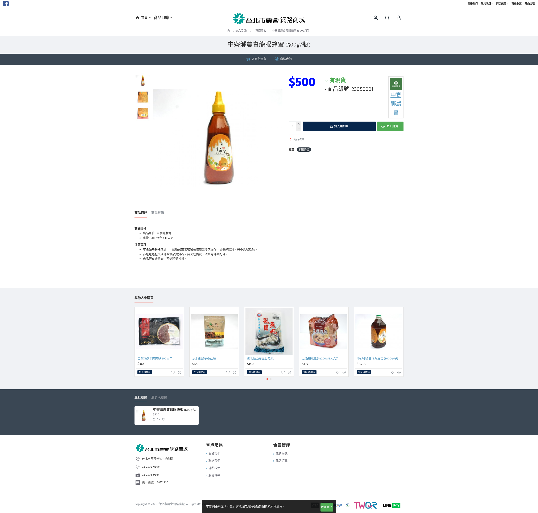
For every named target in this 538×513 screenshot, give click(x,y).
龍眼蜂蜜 (303, 149)
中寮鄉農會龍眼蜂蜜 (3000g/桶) (377, 359)
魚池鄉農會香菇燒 (204, 359)
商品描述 (140, 213)
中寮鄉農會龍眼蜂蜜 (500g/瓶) (175, 410)
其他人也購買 (143, 298)
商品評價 (157, 213)
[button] (267, 379)
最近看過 (140, 398)
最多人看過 (159, 398)
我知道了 (327, 507)
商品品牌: (241, 31)
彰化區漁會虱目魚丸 (260, 359)
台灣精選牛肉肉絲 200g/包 (154, 359)
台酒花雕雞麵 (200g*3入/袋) (320, 359)
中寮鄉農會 (259, 31)
